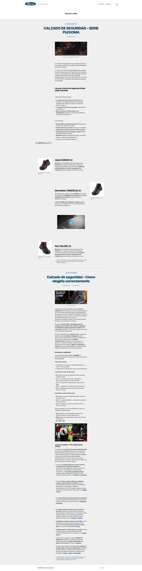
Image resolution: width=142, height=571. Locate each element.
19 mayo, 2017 (67, 285)
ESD (72, 558)
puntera (63, 559)
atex (72, 557)
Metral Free (76, 558)
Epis (70, 558)
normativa (81, 558)
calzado (58, 558)
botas (84, 557)
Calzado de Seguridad (71, 23)
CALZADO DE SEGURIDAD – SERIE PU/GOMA (71, 30)
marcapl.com (101, 4)
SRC (76, 261)
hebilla (70, 260)
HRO (73, 260)
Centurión (84, 475)
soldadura (73, 261)
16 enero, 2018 (72, 36)
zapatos (74, 559)
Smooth (69, 261)
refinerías (63, 261)
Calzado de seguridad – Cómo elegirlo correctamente (71, 279)
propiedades (59, 559)
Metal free (76, 260)
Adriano (73, 518)
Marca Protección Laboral (48, 567)
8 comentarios (76, 285)
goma (67, 260)
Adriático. (78, 543)
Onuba (65, 553)
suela (79, 261)
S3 (66, 261)
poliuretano (58, 261)
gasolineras (63, 260)
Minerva (76, 475)
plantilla (85, 260)
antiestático (61, 557)
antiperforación (68, 557)
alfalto (57, 260)
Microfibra (81, 260)
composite (67, 558)
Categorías (108, 4)
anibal (57, 557)
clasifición (62, 558)
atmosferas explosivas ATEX (74, 471)
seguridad (68, 559)
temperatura (63, 262)
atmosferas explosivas (78, 557)
